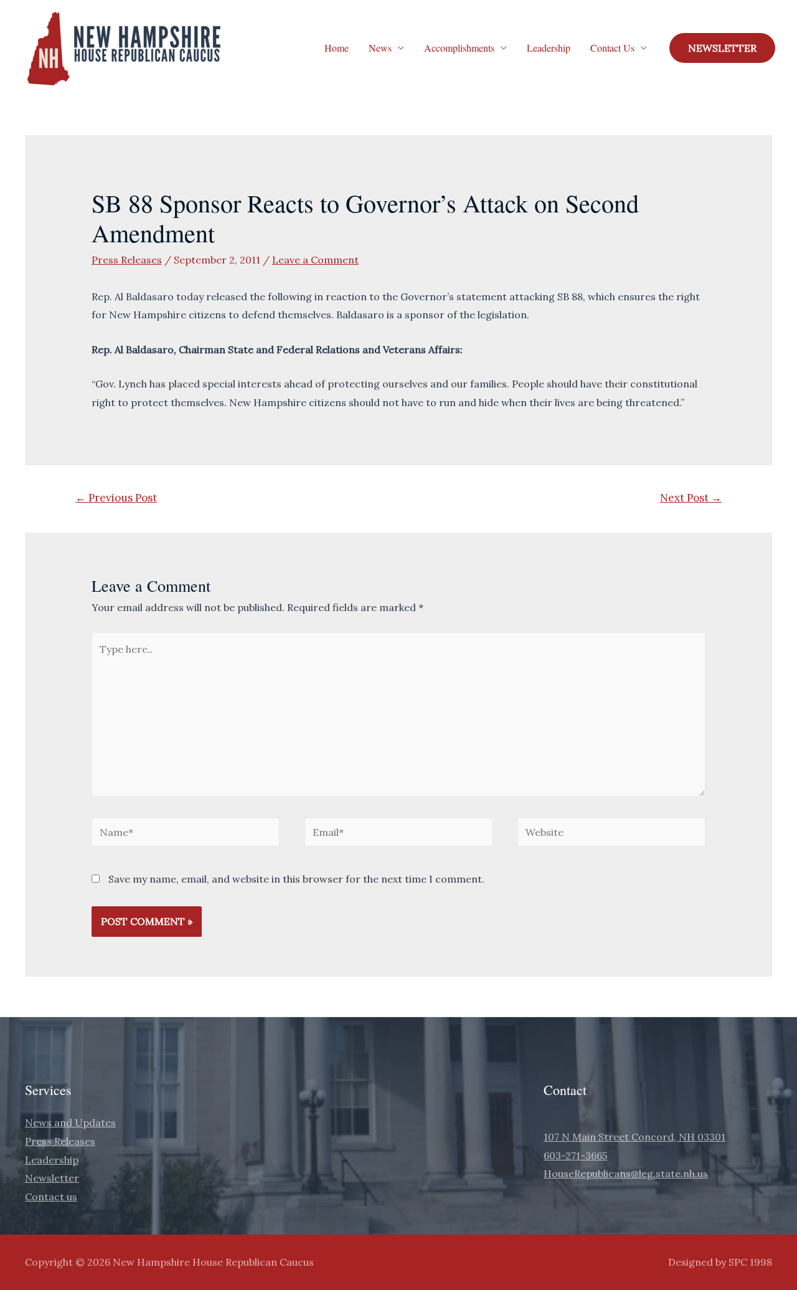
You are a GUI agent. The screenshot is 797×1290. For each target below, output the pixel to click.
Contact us (51, 1196)
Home (336, 47)
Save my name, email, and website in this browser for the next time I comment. (296, 879)
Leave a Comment (315, 260)
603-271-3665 (575, 1155)
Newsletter (52, 1178)
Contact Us (612, 47)
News (380, 47)
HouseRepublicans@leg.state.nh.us (626, 1173)
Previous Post (116, 498)
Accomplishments (459, 47)
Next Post (691, 498)
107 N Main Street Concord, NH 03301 (634, 1137)
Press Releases (127, 260)
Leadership (548, 47)
